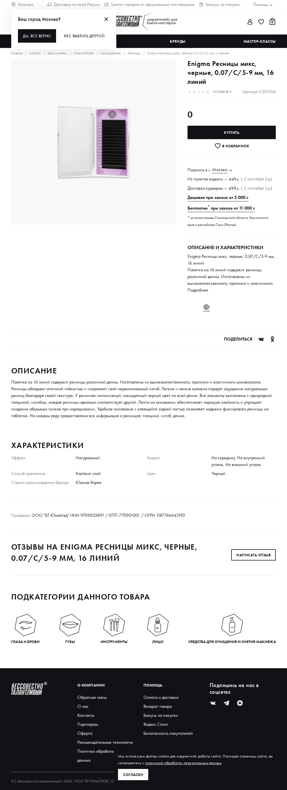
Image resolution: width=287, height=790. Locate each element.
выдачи (216, 179)
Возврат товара (158, 706)
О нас (83, 706)
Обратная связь (92, 697)
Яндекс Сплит (156, 724)
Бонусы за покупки (223, 4)
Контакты (85, 715)
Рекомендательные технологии (105, 742)
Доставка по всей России (77, 4)
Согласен (133, 774)
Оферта (84, 733)
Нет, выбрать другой (84, 35)
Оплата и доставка (161, 697)
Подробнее (198, 290)
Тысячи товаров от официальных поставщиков (153, 4)
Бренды (177, 41)
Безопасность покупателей (168, 733)
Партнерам (87, 724)
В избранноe (235, 145)
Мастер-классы (260, 41)
